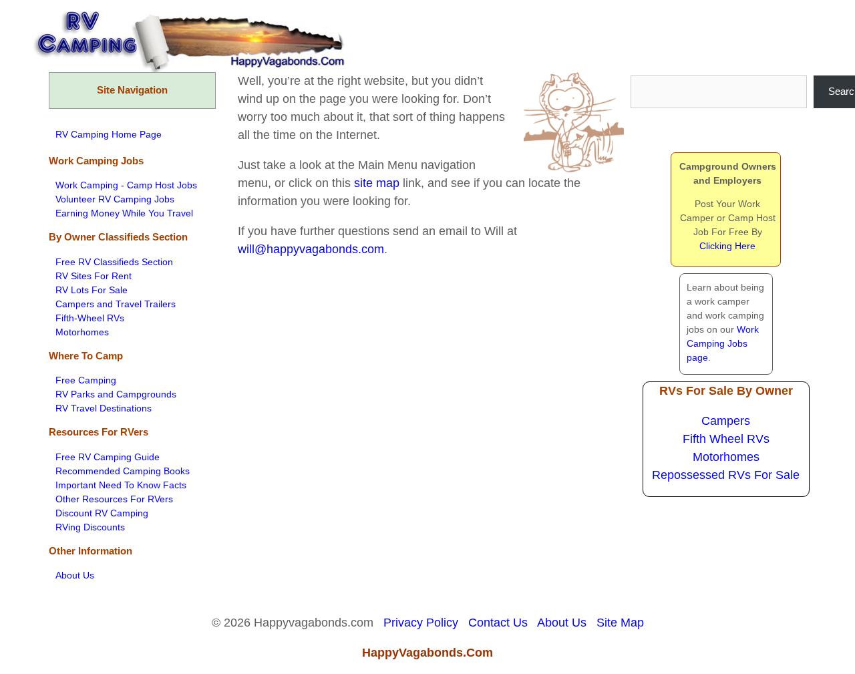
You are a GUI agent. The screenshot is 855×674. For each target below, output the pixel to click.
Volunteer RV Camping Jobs (114, 199)
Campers (725, 421)
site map (376, 183)
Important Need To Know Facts (120, 485)
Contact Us (498, 622)
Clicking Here (727, 245)
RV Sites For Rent (93, 276)
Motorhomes (82, 332)
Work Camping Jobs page (723, 343)
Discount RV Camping (101, 513)
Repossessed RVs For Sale (726, 475)
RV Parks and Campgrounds (115, 394)
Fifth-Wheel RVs (89, 318)
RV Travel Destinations (103, 408)
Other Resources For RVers (114, 499)
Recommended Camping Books (122, 471)
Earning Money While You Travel (124, 213)
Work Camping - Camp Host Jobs (126, 185)
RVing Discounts (90, 527)
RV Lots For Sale (91, 290)
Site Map (620, 622)
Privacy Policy (420, 622)
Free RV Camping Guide (107, 457)
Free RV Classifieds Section (114, 262)
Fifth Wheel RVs (726, 439)
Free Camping (85, 380)
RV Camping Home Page (108, 134)
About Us (74, 575)
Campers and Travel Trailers (115, 304)
